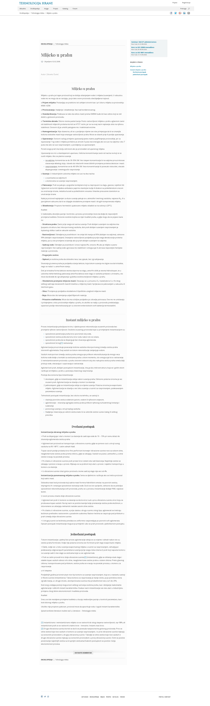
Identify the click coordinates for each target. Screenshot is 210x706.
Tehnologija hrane (36, 3)
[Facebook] (42, 696)
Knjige (46, 9)
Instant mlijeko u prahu (138, 70)
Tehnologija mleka (37, 13)
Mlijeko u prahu (51, 13)
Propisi (55, 9)
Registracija (186, 3)
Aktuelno (23, 9)
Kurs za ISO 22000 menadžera (142, 47)
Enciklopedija (35, 9)
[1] (62, 343)
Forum (75, 9)
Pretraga (183, 9)
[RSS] (48, 696)
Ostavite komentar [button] (83, 653)
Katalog (65, 9)
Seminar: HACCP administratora (143, 42)
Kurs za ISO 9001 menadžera (142, 53)
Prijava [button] (174, 3)
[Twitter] (45, 696)
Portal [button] (161, 697)
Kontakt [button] (167, 697)
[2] (85, 557)
